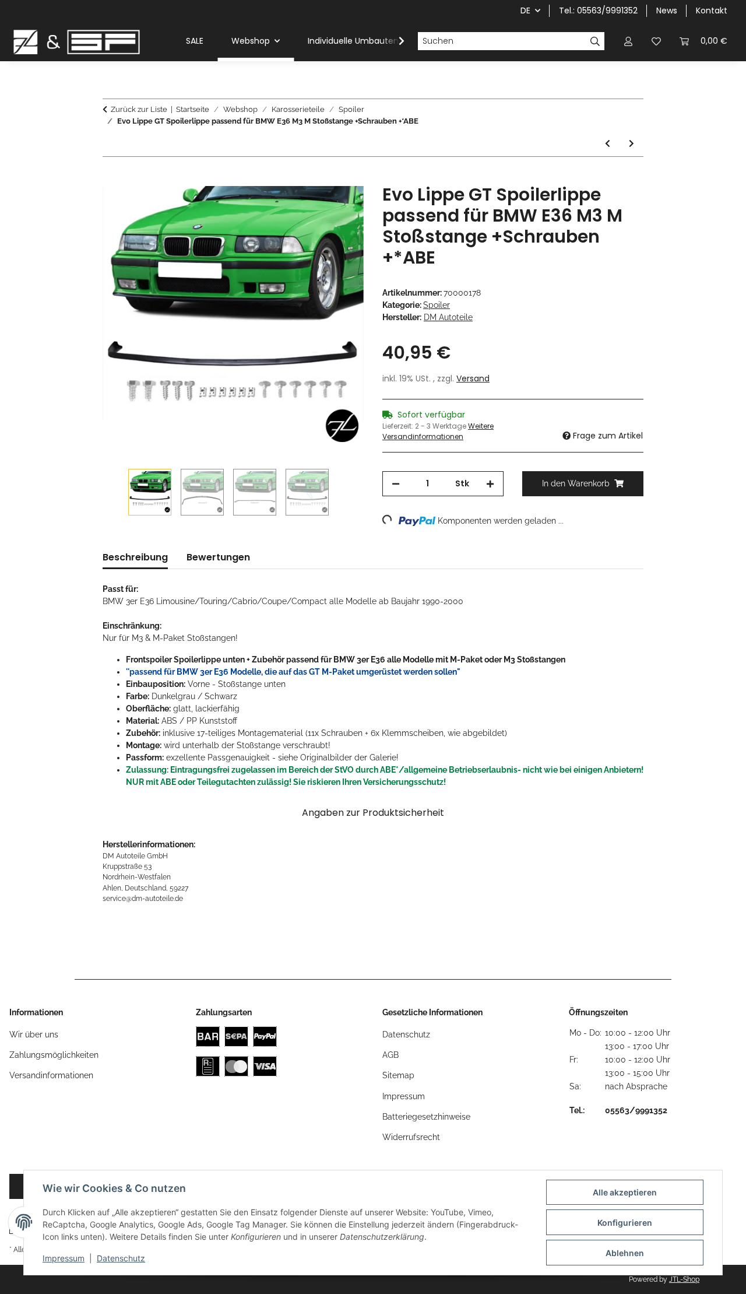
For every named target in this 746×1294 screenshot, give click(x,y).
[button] (628, 41)
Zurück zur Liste (139, 109)
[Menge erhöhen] (490, 484)
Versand (473, 378)
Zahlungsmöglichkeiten (53, 1055)
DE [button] (525, 10)
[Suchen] (595, 41)
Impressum (64, 1258)
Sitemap (398, 1075)
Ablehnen (625, 1253)
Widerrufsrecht (411, 1137)
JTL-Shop (684, 1279)
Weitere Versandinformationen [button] (438, 431)
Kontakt (711, 10)
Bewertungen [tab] (218, 557)
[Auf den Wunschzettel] (339, 206)
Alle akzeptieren (625, 1192)
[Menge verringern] (396, 484)
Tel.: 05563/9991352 (598, 10)
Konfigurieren (624, 1223)
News (666, 10)
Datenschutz (121, 1258)
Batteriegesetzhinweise (426, 1116)
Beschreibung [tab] (135, 557)
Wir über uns (33, 1034)
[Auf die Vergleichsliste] (309, 206)
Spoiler (436, 305)
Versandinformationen (51, 1075)
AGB (390, 1055)
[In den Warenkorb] (112, 177)
